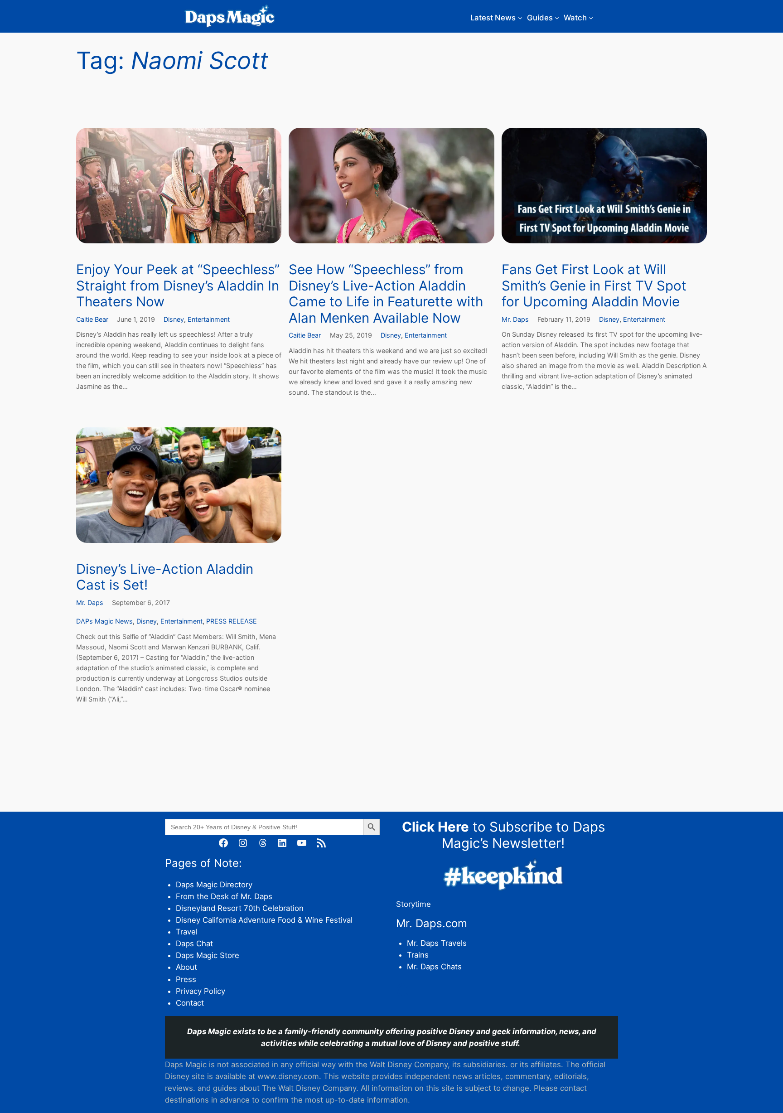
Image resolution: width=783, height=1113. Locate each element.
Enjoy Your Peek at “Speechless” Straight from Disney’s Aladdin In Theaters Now (178, 285)
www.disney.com (288, 1076)
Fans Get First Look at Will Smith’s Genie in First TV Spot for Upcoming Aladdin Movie (594, 285)
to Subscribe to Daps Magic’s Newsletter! (503, 834)
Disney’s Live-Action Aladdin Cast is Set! (164, 577)
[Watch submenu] (591, 17)
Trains (418, 954)
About (186, 967)
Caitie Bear (92, 319)
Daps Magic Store (207, 955)
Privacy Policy (200, 991)
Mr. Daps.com (431, 923)
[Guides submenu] (557, 17)
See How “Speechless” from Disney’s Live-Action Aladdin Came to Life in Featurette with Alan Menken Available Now (386, 293)
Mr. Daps (515, 319)
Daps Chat (194, 943)
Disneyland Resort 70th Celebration (240, 908)
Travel (187, 931)
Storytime (413, 904)
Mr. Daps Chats (434, 966)
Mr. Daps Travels (437, 943)
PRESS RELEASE (231, 621)
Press (186, 979)
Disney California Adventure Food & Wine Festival (264, 919)
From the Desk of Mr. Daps (224, 896)
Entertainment (209, 319)
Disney (174, 319)
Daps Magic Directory (214, 884)
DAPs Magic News (104, 621)
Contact (190, 1002)
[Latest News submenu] (520, 17)
